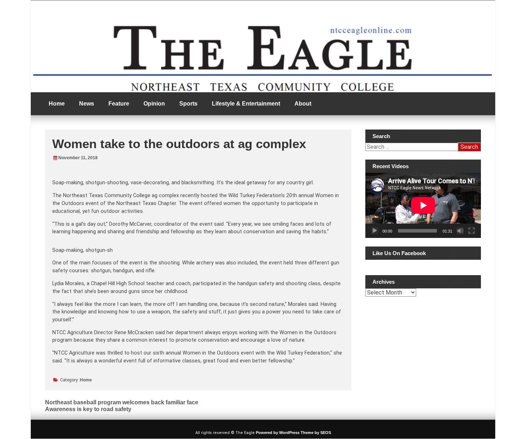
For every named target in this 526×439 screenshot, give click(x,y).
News (86, 104)
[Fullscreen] (471, 230)
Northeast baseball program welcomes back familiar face (121, 402)
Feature (118, 104)
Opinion (154, 104)
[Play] (374, 230)
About (302, 104)
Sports (188, 104)
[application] (423, 205)
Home (57, 104)
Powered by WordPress (277, 432)
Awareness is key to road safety (88, 409)
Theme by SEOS (316, 432)
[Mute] (460, 230)
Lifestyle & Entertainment (246, 104)
